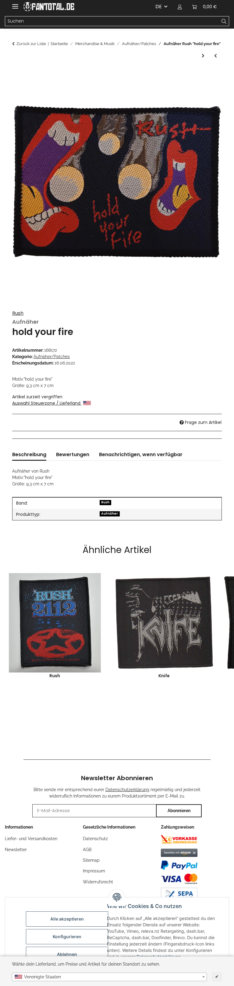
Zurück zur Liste (31, 43)
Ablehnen (67, 954)
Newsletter (16, 849)
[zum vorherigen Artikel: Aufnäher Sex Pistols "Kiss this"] (215, 55)
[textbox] (109, 977)
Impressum (94, 870)
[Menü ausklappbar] (15, 4)
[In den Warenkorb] (17, 73)
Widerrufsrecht (98, 881)
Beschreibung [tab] (29, 454)
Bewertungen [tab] (72, 454)
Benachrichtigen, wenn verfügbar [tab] (141, 454)
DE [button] (158, 6)
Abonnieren (179, 810)
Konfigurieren (67, 936)
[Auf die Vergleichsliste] (209, 88)
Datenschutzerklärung (127, 789)
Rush (17, 313)
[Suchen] (224, 21)
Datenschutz (95, 838)
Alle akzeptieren (67, 918)
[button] (179, 7)
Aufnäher (109, 513)
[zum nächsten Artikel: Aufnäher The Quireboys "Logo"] (203, 55)
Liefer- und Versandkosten (31, 838)
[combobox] (109, 977)
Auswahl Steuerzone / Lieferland (47, 403)
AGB (87, 849)
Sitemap (91, 860)
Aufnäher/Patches (52, 356)
